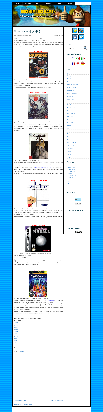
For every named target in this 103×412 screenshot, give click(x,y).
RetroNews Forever (72, 184)
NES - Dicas (70, 122)
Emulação (69, 76)
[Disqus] (38, 377)
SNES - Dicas (70, 145)
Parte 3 (16, 326)
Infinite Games (71, 169)
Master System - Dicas (72, 102)
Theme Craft (53, 408)
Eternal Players (71, 167)
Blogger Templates (44, 408)
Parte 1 (16, 322)
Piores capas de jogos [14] (27, 31)
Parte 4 (16, 327)
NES (68, 119)
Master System (71, 99)
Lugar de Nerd (71, 171)
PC (68, 128)
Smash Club (71, 188)
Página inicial (38, 400)
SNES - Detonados (71, 142)
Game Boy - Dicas (71, 87)
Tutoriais (69, 151)
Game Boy (69, 81)
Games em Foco (71, 90)
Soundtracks (70, 148)
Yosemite (72, 408)
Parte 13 (16, 344)
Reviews (38, 3)
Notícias (69, 125)
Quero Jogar (71, 181)
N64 (68, 110)
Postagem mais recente (20, 400)
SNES (68, 139)
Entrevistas (70, 78)
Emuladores (28, 3)
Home (17, 3)
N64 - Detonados (71, 113)
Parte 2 (16, 324)
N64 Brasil (70, 173)
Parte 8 (16, 335)
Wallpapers (70, 157)
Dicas (59, 3)
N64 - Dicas (70, 116)
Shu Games (71, 186)
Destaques (49, 3)
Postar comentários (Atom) (25, 404)
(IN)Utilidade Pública (24, 352)
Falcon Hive (59, 408)
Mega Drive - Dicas (71, 107)
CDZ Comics (71, 165)
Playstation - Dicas (71, 136)
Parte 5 (16, 329)
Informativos (70, 96)
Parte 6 (16, 331)
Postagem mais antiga (57, 400)
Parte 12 (16, 342)
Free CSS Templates (26, 408)
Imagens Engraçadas (72, 93)
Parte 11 (16, 340)
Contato (70, 3)
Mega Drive (70, 105)
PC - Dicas (69, 131)
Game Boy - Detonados (72, 84)
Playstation (70, 134)
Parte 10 (16, 338)
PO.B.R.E (70, 177)
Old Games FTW (72, 175)
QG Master (70, 179)
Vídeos (69, 154)
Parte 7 (16, 333)
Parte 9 (16, 336)
